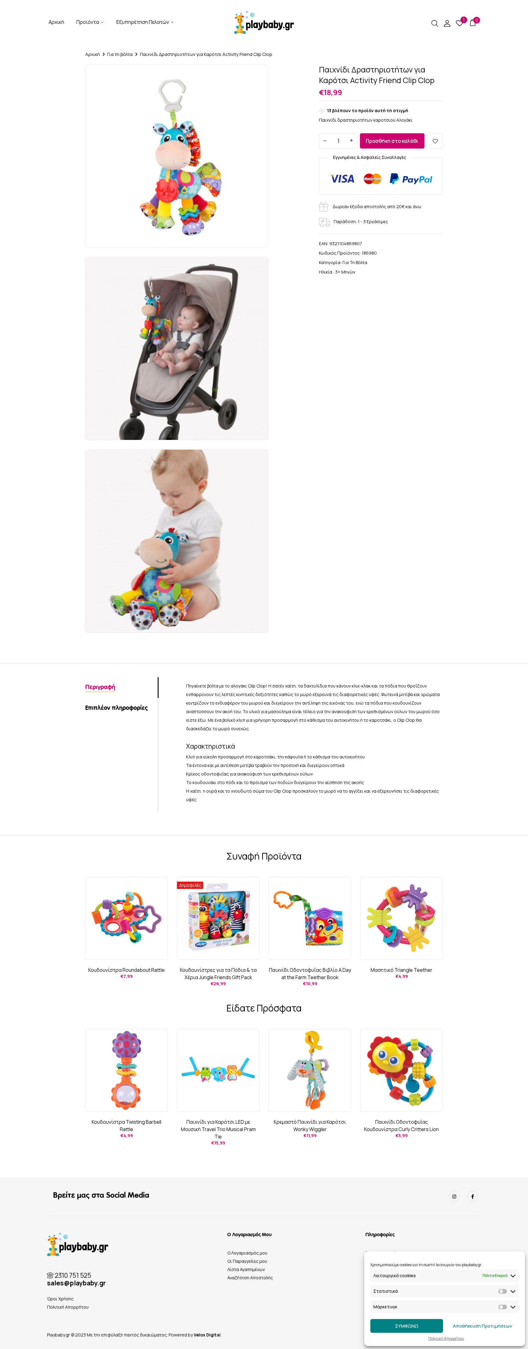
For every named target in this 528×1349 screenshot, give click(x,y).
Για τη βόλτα (120, 54)
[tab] (121, 687)
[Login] (447, 25)
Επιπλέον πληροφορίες (116, 708)
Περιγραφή (100, 687)
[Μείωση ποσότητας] (325, 141)
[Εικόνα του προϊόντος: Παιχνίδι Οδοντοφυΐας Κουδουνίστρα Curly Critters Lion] (401, 1070)
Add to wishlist (435, 141)
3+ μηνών (345, 272)
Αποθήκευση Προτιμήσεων (482, 1326)
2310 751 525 (72, 1275)
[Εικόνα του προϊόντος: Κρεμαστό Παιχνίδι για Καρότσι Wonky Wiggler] (310, 1070)
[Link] (454, 1196)
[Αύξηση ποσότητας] (352, 141)
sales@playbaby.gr (76, 1283)
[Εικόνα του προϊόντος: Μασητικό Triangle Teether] (401, 918)
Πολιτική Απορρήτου (446, 1338)
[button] (472, 22)
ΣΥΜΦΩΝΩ (406, 1326)
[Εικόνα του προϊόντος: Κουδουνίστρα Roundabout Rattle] (126, 918)
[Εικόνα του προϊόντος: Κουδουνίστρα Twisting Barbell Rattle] (126, 1070)
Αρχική (92, 54)
